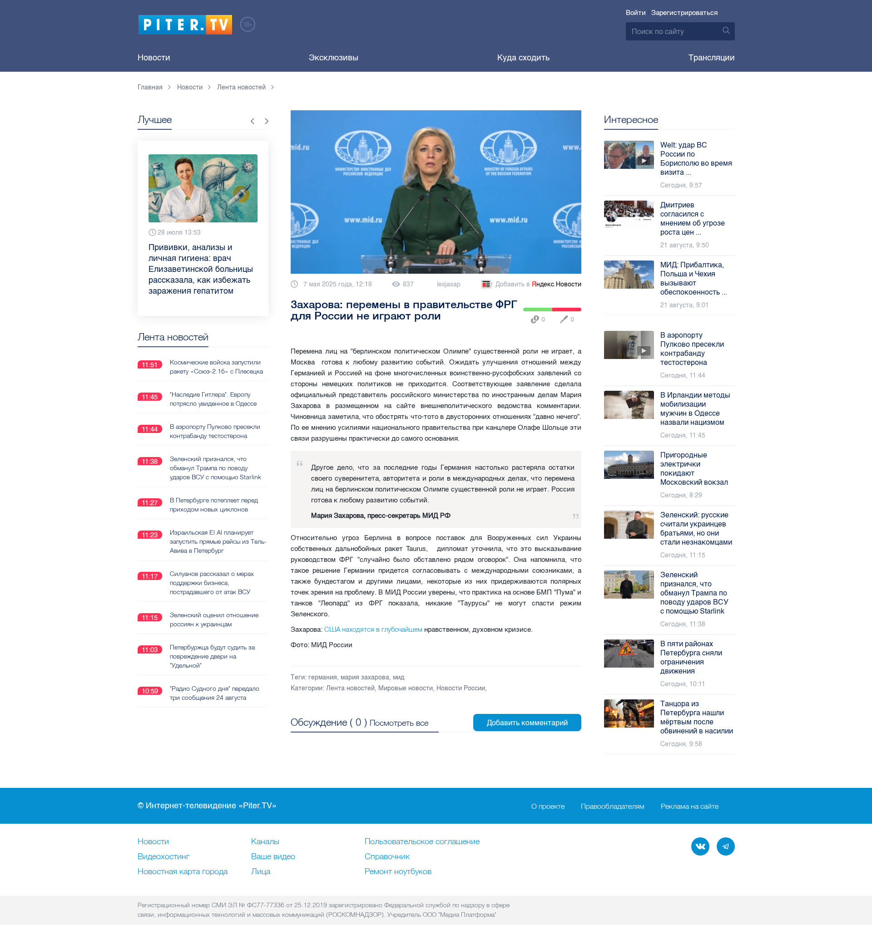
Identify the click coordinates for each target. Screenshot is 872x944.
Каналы (265, 841)
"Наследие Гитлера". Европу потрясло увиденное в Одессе (213, 399)
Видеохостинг (163, 856)
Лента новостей (350, 688)
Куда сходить (523, 58)
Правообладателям (612, 806)
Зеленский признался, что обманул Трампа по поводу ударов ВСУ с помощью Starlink (215, 468)
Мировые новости (405, 688)
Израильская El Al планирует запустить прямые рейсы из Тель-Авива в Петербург (218, 541)
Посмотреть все (399, 723)
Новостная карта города (183, 871)
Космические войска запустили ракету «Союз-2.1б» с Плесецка (216, 366)
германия (322, 677)
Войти (636, 13)
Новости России (460, 688)
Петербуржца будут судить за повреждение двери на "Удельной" (212, 656)
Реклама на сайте (689, 806)
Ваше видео (273, 856)
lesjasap (449, 284)
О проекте (548, 806)
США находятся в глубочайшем (374, 629)
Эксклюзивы (333, 58)
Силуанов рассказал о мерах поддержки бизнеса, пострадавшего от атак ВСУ (212, 583)
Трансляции (712, 58)
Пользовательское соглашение (422, 841)
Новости (154, 58)
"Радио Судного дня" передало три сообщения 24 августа (214, 693)
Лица (260, 871)
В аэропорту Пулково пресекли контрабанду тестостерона (215, 431)
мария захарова (365, 677)
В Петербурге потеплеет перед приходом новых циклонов (214, 504)
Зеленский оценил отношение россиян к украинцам (214, 619)
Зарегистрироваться (684, 13)
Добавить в (538, 284)
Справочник (387, 856)
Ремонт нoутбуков (398, 871)
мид (398, 677)
